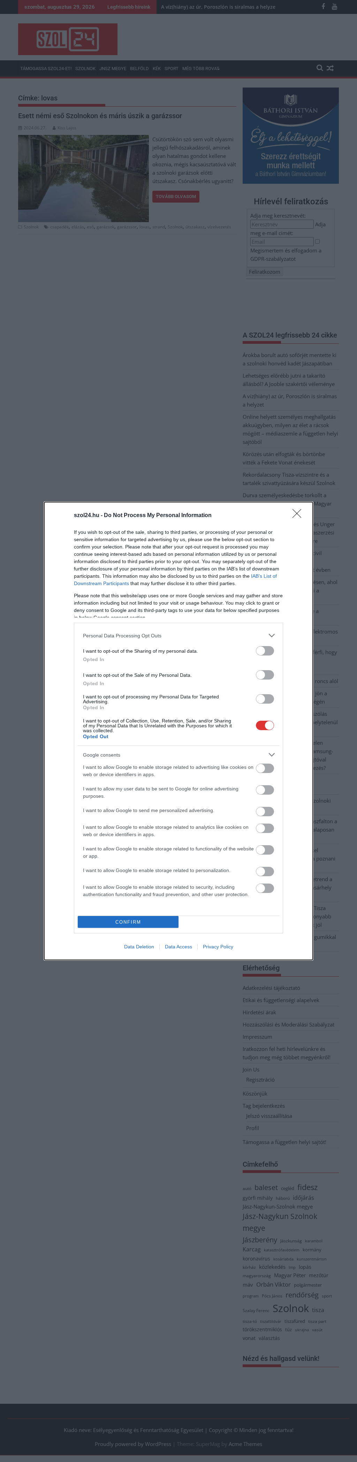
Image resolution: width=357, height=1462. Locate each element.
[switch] (265, 651)
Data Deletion (139, 946)
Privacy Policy (218, 946)
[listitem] (178, 635)
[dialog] (178, 731)
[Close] (299, 515)
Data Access (178, 946)
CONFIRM (128, 922)
